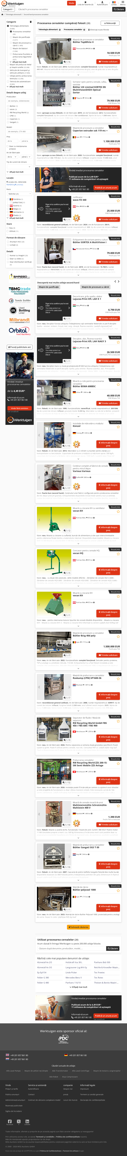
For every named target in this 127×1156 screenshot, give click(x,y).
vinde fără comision (19, 408)
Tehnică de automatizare (20, 82)
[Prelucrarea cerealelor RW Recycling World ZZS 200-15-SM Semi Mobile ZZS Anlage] (54, 771)
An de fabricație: (13, 152)
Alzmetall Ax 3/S (44, 967)
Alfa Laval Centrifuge (80, 1071)
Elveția (17, 215)
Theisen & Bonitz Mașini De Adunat (110, 982)
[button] (123, 3)
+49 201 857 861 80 (19, 1055)
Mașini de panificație (21, 38)
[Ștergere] (59, 29)
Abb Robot (53, 1077)
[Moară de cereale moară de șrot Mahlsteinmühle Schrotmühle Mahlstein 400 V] (54, 814)
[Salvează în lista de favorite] (118, 43)
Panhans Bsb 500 (102, 962)
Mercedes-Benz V (74, 977)
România (15, 184)
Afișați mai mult (79, 987)
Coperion (15, 119)
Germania (18, 212)
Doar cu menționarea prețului (18, 147)
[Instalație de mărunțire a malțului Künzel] (54, 435)
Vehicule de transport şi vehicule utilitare (20, 71)
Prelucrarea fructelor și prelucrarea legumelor (22, 57)
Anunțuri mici (17, 241)
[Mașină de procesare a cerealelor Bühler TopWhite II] (54, 51)
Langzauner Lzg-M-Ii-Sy (76, 967)
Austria (17, 205)
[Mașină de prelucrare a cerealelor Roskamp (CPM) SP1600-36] (54, 687)
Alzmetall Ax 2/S (44, 962)
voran (13, 109)
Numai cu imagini (19, 255)
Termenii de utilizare (71, 1151)
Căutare (120, 9)
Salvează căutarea (79, 927)
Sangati (14, 122)
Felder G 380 (43, 977)
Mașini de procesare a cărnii (22, 44)
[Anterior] (39, 51)
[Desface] (78, 75)
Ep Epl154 (41, 972)
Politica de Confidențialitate (50, 1151)
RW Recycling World (19, 112)
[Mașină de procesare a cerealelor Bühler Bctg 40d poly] (54, 644)
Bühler (14, 106)
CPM (13, 116)
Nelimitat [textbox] (14, 194)
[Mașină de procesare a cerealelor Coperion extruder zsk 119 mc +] (54, 139)
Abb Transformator (60, 1071)
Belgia (17, 209)
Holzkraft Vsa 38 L (74, 962)
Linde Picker (71, 972)
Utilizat (13, 231)
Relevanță (111, 23)
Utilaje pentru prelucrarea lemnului (21, 77)
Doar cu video (17, 258)
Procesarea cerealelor (22, 32)
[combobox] (19, 194)
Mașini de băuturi (20, 49)
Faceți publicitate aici (20, 347)
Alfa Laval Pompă (13, 1071)
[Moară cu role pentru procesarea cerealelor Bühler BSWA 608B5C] (54, 392)
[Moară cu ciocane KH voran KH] (54, 604)
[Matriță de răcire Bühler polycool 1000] (54, 899)
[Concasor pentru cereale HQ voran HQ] (54, 562)
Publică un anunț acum (106, 187)
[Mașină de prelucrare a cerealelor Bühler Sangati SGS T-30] (54, 856)
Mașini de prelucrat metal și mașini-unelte (20, 65)
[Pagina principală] (2, 14)
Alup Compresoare (70, 1077)
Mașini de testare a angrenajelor (107, 1071)
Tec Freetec (99, 972)
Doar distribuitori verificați (21, 263)
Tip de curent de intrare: (17, 162)
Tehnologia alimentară (19, 27)
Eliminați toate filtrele (99, 30)
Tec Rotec (98, 977)
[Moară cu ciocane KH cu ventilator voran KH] (54, 520)
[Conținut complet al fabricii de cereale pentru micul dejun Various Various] (54, 477)
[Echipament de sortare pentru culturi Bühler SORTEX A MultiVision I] (54, 251)
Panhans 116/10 (73, 982)
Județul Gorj (19, 202)
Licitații (14, 245)
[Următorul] (69, 51)
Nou (12, 228)
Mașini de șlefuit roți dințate (36, 1071)
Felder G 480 (43, 982)
